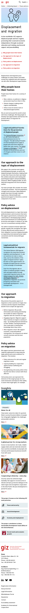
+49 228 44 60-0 (10, 560)
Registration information (8, 586)
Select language (25, 2)
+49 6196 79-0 (10, 573)
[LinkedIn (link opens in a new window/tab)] (2, 581)
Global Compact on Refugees (14, 147)
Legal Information (6, 591)
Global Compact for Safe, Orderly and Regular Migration (13, 277)
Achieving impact (12, 6)
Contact (3, 600)
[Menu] (2, 2)
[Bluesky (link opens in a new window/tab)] (6, 581)
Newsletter (4, 597)
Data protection (6, 589)
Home (3, 6)
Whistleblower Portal (7, 594)
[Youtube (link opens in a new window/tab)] (10, 581)
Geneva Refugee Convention (15, 135)
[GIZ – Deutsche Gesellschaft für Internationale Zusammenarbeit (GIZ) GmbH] (7, 2)
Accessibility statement (8, 602)
